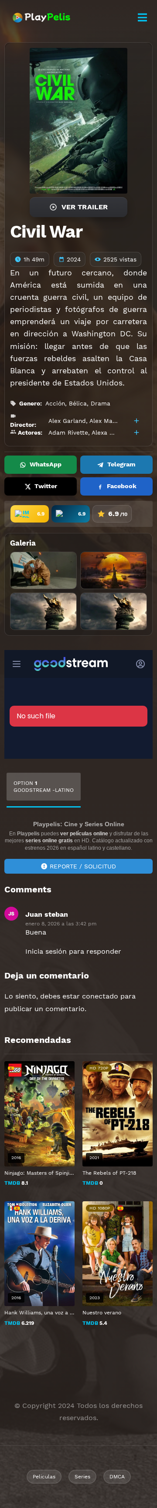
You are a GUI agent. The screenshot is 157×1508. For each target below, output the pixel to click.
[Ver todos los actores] (136, 432)
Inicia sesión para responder (73, 951)
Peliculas (44, 1477)
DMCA (117, 1477)
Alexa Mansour (113, 432)
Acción (55, 403)
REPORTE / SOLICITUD (83, 866)
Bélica (78, 403)
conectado (100, 996)
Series (82, 1477)
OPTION (44, 786)
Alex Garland (67, 420)
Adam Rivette (68, 432)
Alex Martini (107, 420)
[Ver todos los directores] (136, 420)
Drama (100, 403)
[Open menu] (142, 17)
